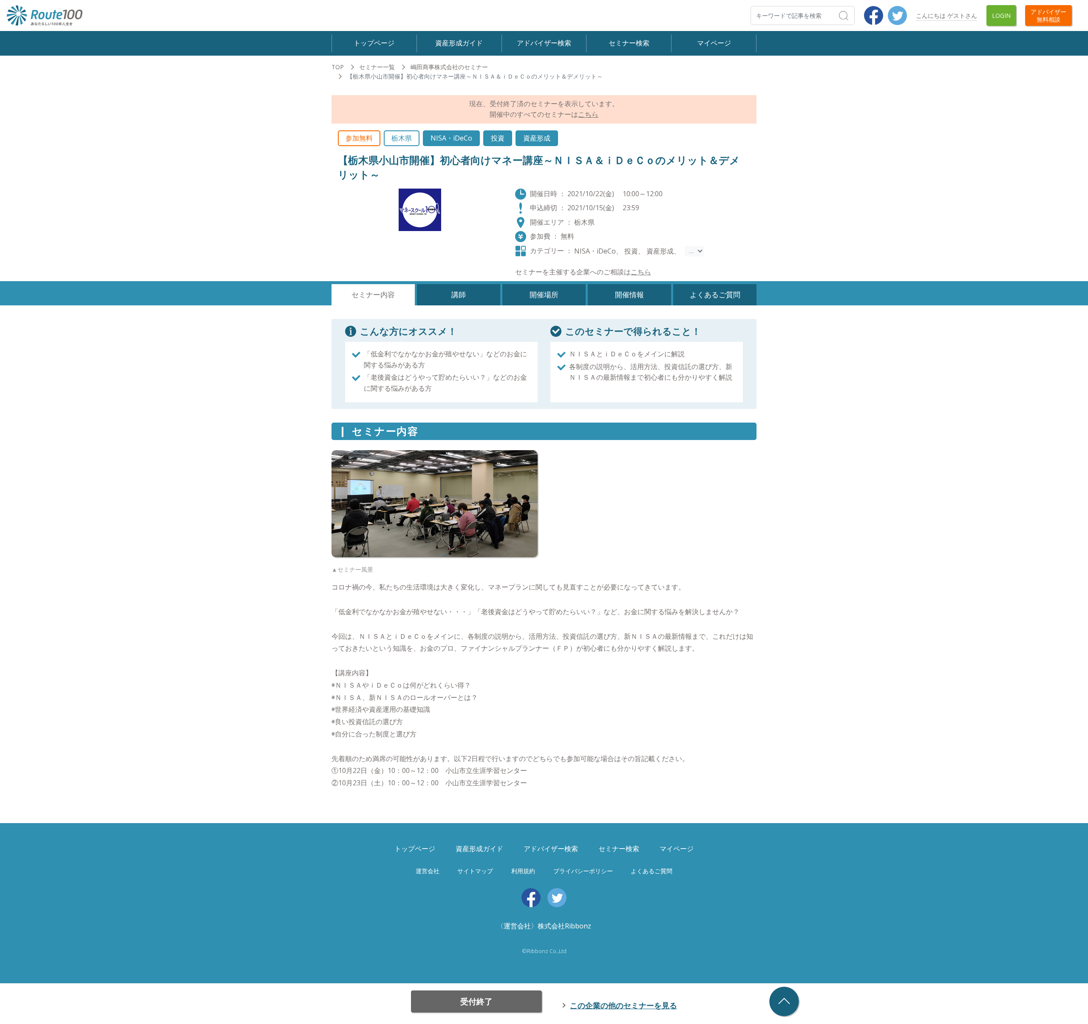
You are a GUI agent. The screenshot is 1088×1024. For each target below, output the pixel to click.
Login (1001, 15)
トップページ (374, 43)
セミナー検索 (629, 43)
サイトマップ (475, 871)
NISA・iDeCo (451, 138)
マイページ (714, 43)
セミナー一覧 (377, 67)
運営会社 (427, 871)
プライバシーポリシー (583, 871)
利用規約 (523, 871)
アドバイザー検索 (544, 43)
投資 (497, 138)
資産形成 (536, 138)
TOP (338, 67)
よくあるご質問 (651, 871)
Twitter (897, 15)
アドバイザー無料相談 (1048, 15)
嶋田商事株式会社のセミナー (449, 67)
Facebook (873, 15)
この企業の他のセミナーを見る (623, 1005)
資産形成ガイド (459, 43)
